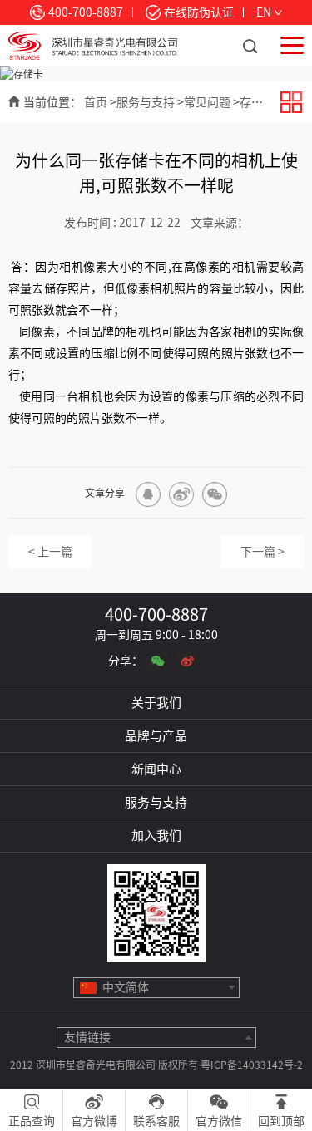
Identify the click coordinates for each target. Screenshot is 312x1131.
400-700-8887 (85, 12)
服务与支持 (145, 102)
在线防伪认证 (199, 12)
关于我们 (156, 702)
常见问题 (207, 102)
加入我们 (156, 835)
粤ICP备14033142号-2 (252, 1065)
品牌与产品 (156, 736)
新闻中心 (156, 769)
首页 (95, 102)
